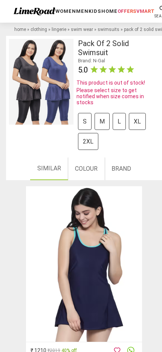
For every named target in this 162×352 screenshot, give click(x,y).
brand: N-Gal (91, 60)
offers (127, 11)
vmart (145, 11)
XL (137, 121)
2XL (88, 141)
